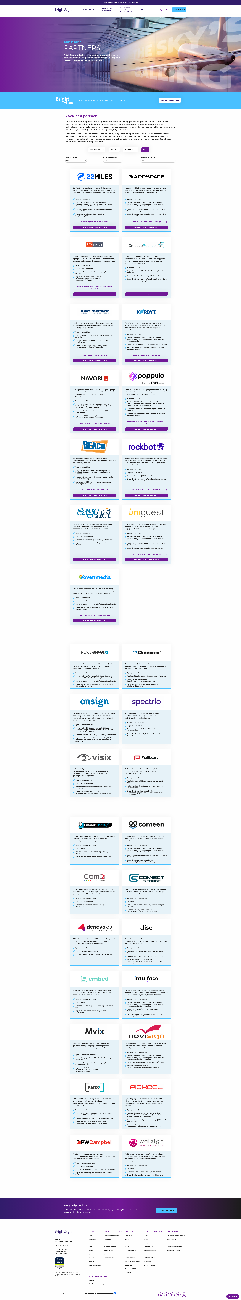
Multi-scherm (108, 1243)
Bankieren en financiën (131, 1254)
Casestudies (92, 1254)
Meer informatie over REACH (95, 490)
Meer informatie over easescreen (94, 355)
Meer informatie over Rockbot (146, 490)
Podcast (91, 1257)
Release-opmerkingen (173, 1250)
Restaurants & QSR (130, 1268)
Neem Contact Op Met (98, 1276)
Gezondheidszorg (130, 1257)
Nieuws (91, 1250)
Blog (90, 1246)
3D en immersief (109, 1254)
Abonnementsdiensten (150, 1254)
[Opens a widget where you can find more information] (232, 1296)
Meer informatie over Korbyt (146, 355)
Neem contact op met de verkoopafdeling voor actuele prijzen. (70, 1275)
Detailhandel (128, 1235)
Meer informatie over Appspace (146, 222)
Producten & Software (106, 9)
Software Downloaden (150, 1265)
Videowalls (107, 1239)
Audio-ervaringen (109, 1257)
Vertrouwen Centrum (95, 1265)
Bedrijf (127, 1243)
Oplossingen (88, 10)
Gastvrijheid (128, 1265)
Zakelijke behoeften (113, 1232)
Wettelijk (91, 1261)
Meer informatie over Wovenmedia (95, 615)
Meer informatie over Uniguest (146, 554)
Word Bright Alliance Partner (170, 100)
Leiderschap (92, 1239)
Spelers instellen (171, 1239)
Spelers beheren (171, 1243)
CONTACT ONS (178, 9)
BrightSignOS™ (148, 1246)
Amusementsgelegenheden (133, 1261)
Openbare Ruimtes (130, 1250)
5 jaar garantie (148, 1243)
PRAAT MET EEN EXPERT (165, 1210)
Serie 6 (146, 1235)
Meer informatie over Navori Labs (94, 424)
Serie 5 (146, 1239)
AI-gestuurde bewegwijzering (112, 1235)
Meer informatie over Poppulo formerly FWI (146, 423)
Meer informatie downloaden (93, 227)
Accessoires (147, 1261)
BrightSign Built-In (149, 1257)
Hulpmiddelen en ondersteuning (125, 9)
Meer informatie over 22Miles (94, 222)
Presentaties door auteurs (174, 1246)
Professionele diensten (150, 1250)
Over (90, 1235)
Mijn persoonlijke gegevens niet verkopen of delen (99, 1293)
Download (107, 2)
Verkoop (91, 1280)
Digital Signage (108, 1250)
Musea (127, 1246)
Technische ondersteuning (96, 1284)
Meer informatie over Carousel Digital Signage (95, 288)
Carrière (91, 1243)
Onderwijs (128, 1272)
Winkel (143, 10)
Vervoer (127, 1239)
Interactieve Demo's (110, 1246)
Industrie (129, 1232)
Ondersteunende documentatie (176, 1235)
